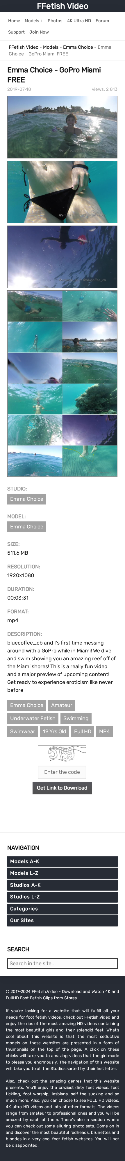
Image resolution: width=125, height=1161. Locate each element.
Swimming (76, 718)
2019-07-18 (19, 89)
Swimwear (22, 731)
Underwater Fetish (33, 718)
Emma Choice (26, 499)
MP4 (104, 731)
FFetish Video (62, 6)
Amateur (61, 705)
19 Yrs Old (54, 731)
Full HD (82, 731)
